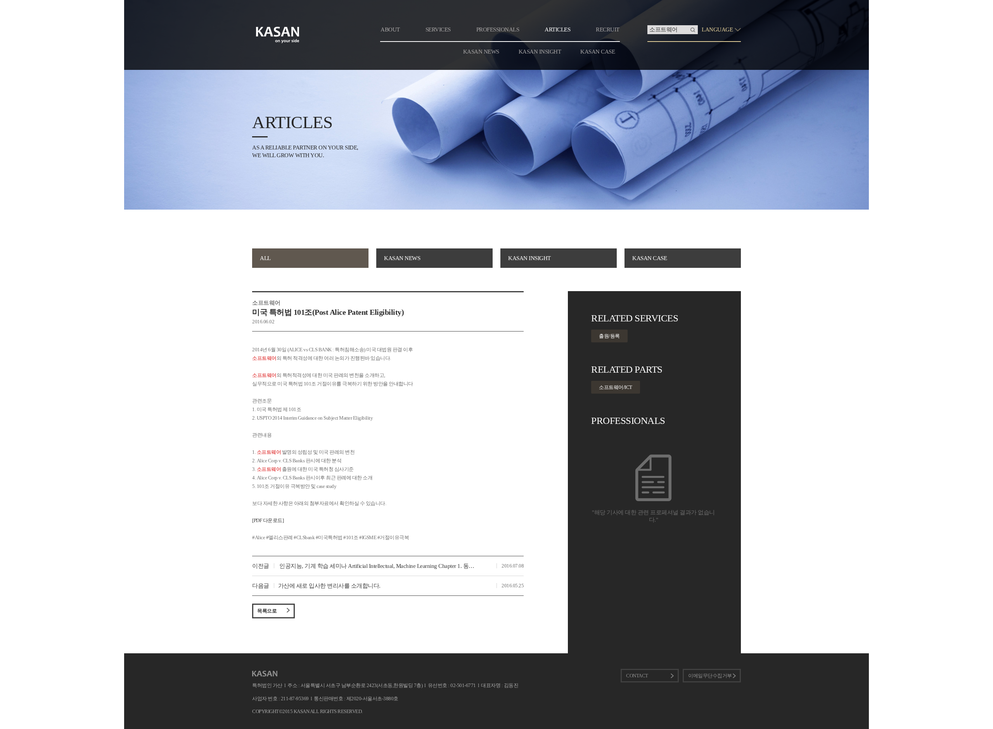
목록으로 (267, 611)
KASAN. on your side (277, 35)
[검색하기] (693, 29)
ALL (265, 258)
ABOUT (390, 29)
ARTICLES (557, 29)
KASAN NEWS (481, 52)
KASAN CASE (597, 52)
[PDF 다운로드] (268, 520)
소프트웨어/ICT (615, 387)
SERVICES (438, 29)
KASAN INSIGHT (540, 52)
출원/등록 (609, 336)
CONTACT (637, 676)
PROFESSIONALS (497, 29)
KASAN (264, 674)
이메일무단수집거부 (710, 676)
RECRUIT (607, 29)
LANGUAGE (717, 29)
